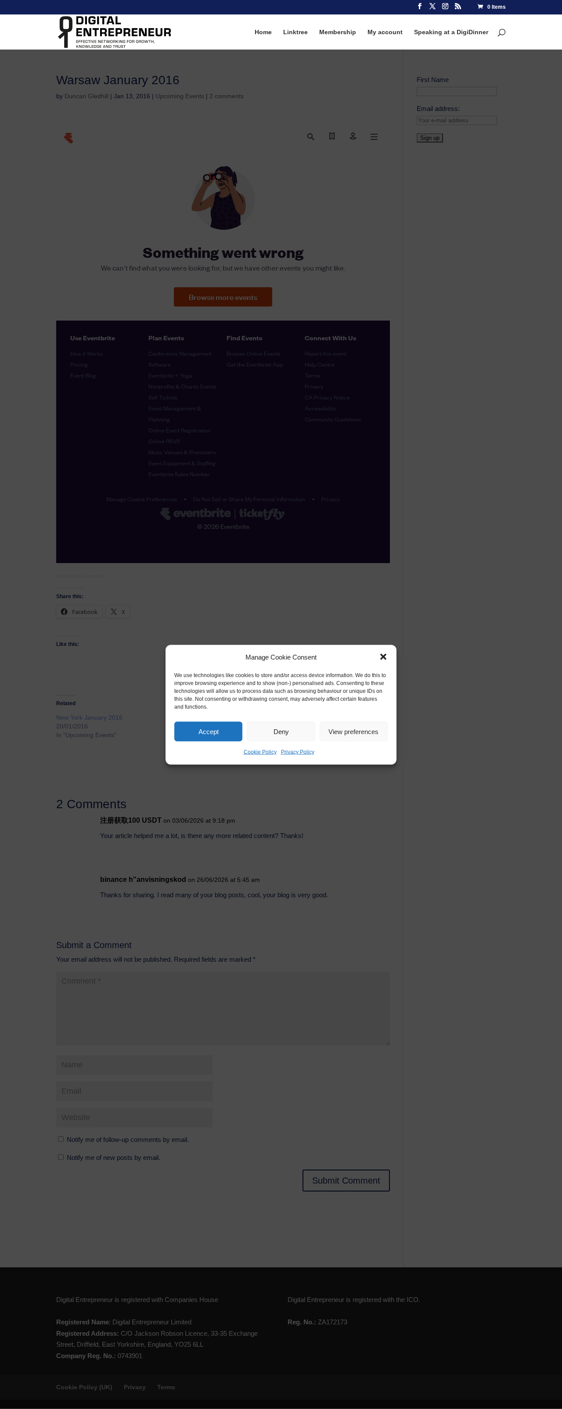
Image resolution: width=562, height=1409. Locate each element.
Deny (281, 731)
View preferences (353, 731)
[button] (383, 657)
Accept (208, 731)
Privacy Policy (297, 752)
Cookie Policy (260, 752)
